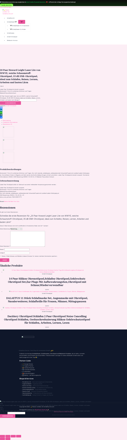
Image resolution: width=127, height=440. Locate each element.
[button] (16, 22)
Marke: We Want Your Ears (11, 201)
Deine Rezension (5, 246)
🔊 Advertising (26, 371)
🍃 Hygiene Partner (27, 366)
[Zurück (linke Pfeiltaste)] (2, 439)
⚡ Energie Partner (27, 364)
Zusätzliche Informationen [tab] (10, 122)
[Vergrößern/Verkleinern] (2, 436)
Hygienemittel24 (26, 383)
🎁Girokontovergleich (28, 373)
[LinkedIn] (21, 110)
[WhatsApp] (21, 112)
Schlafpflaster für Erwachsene (20, 25)
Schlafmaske (10, 33)
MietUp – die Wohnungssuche (32, 375)
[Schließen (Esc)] (18, 436)
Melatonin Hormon (12, 40)
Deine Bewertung (5, 229)
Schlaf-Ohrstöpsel (12, 36)
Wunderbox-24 (26, 382)
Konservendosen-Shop (28, 387)
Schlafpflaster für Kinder (19, 29)
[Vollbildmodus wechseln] (7, 436)
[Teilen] (21, 117)
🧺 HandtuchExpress (28, 367)
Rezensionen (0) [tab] (7, 124)
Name (2, 249)
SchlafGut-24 (10, 18)
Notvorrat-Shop (26, 385)
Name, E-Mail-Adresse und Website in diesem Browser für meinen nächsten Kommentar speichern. (29, 256)
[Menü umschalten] (21, 22)
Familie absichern (6, 5)
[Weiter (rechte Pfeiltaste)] (7, 439)
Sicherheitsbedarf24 (28, 389)
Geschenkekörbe (27, 393)
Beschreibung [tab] (7, 120)
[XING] (21, 115)
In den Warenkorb (10, 103)
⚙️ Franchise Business (28, 369)
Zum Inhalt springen (5, 7)
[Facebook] (21, 108)
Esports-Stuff (26, 391)
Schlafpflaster (11, 22)
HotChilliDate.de (26, 395)
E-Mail (2, 253)
